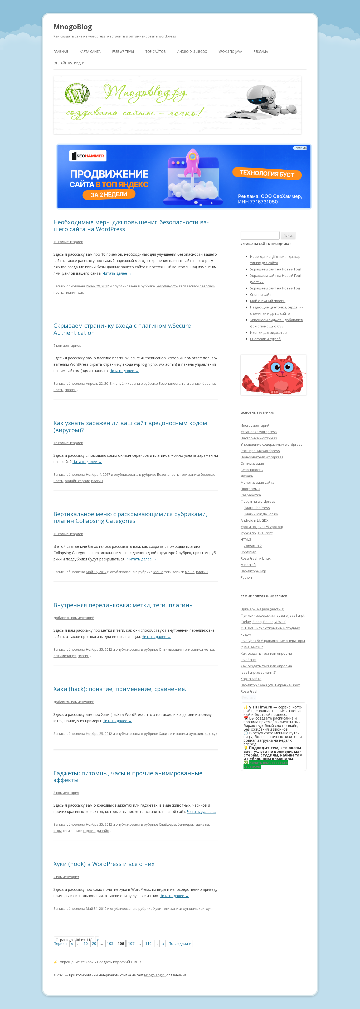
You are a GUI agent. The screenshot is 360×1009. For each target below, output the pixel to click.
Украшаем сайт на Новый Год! (275, 269)
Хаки (163, 733)
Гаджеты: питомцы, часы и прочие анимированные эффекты (127, 776)
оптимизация (64, 655)
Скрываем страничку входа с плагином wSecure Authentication (122, 328)
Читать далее (117, 273)
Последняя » (179, 943)
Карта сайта (90, 51)
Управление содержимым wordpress (271, 444)
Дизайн (247, 476)
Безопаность (167, 286)
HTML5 (246, 539)
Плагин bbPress (257, 507)
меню (189, 571)
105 (110, 943)
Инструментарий (255, 425)
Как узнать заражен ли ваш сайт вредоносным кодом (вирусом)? (130, 426)
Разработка (251, 495)
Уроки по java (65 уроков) (262, 526)
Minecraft (248, 564)
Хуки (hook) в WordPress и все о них (104, 864)
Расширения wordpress (260, 450)
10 (86, 943)
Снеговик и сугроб (265, 338)
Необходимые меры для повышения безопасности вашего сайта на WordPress (131, 225)
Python (246, 577)
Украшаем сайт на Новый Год (275, 288)
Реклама (261, 51)
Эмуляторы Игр (253, 571)
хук (214, 733)
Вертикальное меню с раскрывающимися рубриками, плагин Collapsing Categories (130, 517)
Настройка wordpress (259, 438)
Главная (60, 51)
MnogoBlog (72, 26)
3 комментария (66, 792)
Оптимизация (170, 649)
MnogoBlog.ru (155, 975)
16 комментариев (68, 442)
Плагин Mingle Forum (261, 514)
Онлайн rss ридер (68, 63)
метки (209, 649)
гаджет (89, 830)
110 (148, 943)
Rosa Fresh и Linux (256, 558)
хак (81, 292)
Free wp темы (123, 51)
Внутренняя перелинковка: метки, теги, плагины (123, 605)
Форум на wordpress (258, 501)
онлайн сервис (77, 480)
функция (196, 733)
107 (131, 943)
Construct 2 (253, 545)
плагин (70, 292)
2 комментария (66, 876)
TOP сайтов (155, 51)
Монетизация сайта (257, 482)
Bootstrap (248, 552)
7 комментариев (67, 345)
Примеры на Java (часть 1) (262, 609)
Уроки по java (230, 51)
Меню (158, 571)
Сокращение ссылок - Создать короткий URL (97, 961)
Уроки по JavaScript (257, 533)
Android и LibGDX (192, 51)
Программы (250, 488)
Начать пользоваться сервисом (266, 764)
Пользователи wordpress (262, 457)
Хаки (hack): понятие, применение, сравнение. (119, 689)
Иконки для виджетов (268, 332)
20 (94, 943)
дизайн (103, 830)
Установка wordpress (259, 431)
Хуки (157, 908)
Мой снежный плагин (267, 300)
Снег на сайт (260, 294)
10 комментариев (68, 241)
